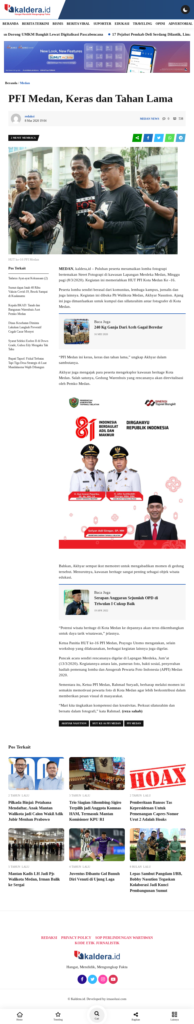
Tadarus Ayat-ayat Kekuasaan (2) (28, 278)
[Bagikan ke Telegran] (181, 138)
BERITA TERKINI (35, 24)
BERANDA (10, 24)
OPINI (160, 24)
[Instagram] (102, 980)
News (155, 118)
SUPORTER (102, 24)
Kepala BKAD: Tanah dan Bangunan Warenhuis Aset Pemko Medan (24, 310)
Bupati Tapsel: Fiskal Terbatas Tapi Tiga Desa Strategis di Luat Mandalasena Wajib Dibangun (27, 363)
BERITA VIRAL (78, 24)
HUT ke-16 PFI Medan (106, 723)
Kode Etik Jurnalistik (97, 943)
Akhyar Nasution (73, 723)
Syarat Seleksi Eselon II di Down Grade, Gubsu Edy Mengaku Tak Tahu (28, 345)
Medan (25, 83)
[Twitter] (92, 980)
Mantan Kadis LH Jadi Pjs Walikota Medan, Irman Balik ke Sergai (34, 879)
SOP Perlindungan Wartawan (124, 938)
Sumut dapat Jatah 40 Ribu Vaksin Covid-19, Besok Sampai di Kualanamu (27, 292)
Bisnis (58, 24)
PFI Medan (134, 723)
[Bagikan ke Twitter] (159, 138)
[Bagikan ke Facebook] (148, 138)
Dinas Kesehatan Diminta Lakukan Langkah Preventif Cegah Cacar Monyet (24, 327)
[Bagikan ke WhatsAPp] (170, 138)
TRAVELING (142, 24)
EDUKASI (122, 24)
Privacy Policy (76, 938)
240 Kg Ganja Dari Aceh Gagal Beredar (128, 327)
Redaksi (49, 938)
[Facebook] (81, 980)
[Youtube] (112, 980)
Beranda (11, 83)
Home (19, 1019)
